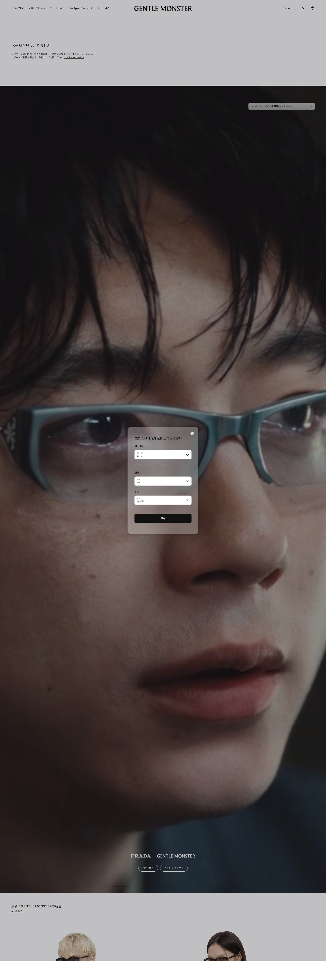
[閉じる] (192, 433)
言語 (139, 498)
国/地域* (140, 453)
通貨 (139, 479)
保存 (163, 518)
